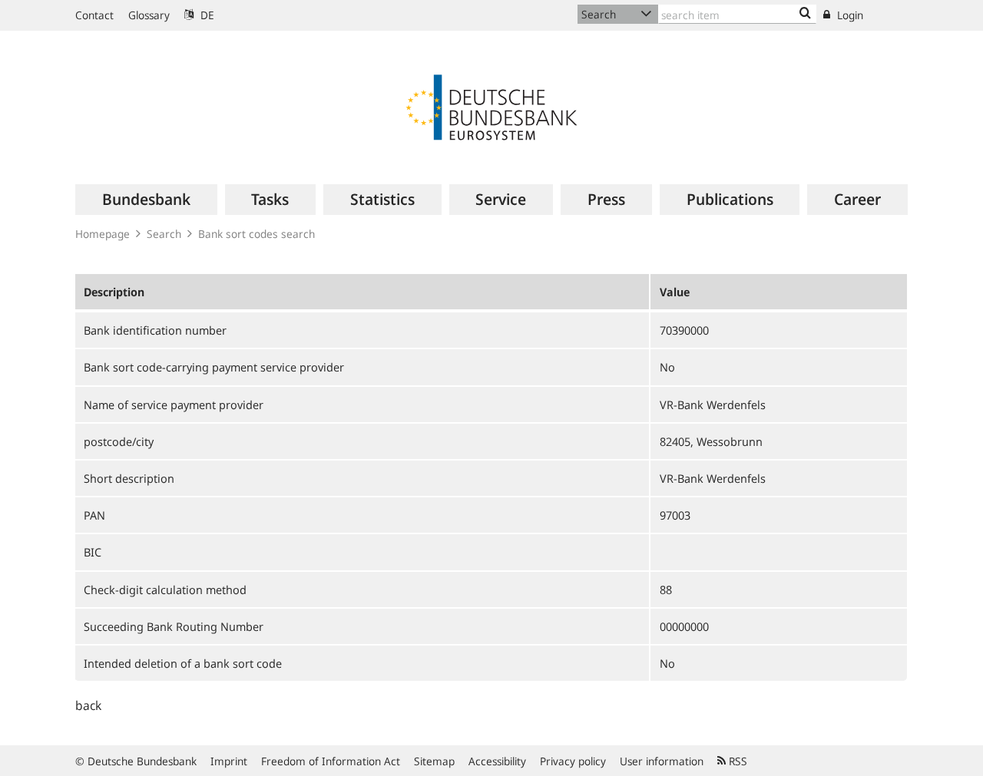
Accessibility (497, 761)
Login (848, 15)
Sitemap (434, 761)
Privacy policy (573, 761)
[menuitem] (146, 199)
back (88, 705)
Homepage (102, 233)
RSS (736, 761)
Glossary (149, 15)
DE (205, 15)
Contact (94, 15)
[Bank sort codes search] (805, 14)
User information (661, 761)
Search (164, 233)
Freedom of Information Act (330, 761)
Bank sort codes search (256, 233)
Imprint (228, 761)
